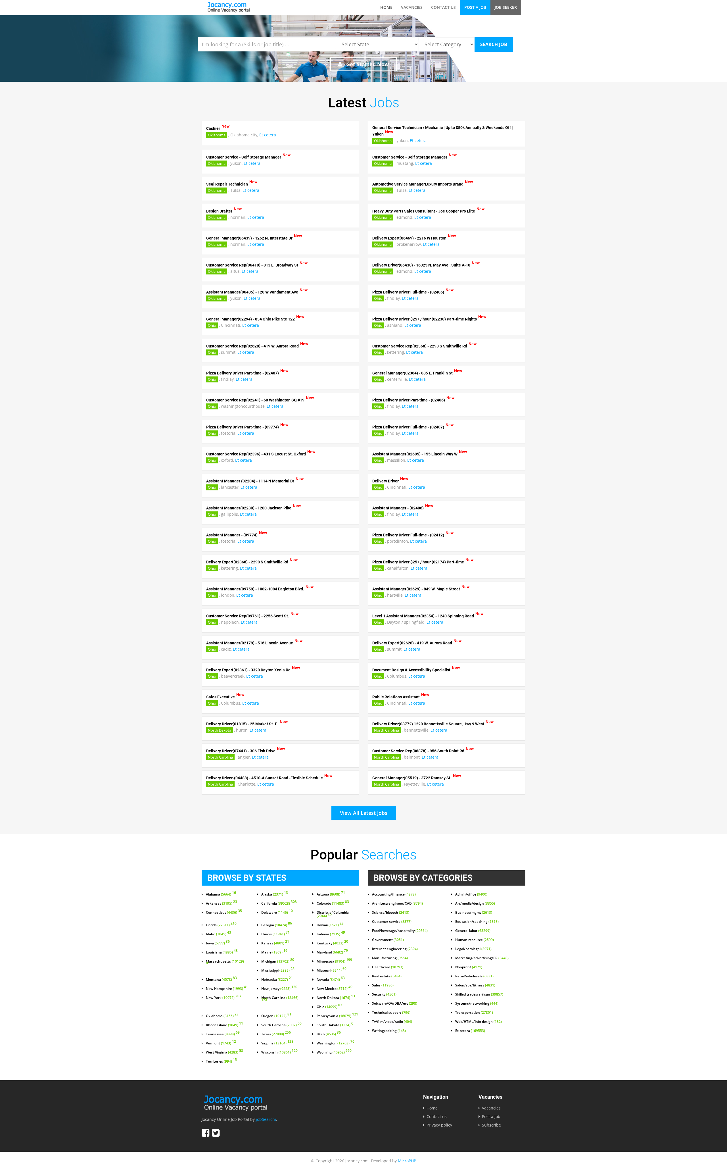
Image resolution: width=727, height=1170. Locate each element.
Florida (221, 925)
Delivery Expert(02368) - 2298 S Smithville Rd (247, 561)
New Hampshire (227, 988)
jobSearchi (266, 1119)
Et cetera (267, 135)
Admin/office (471, 894)
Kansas (275, 943)
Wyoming (334, 1052)
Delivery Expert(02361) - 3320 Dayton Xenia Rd (248, 669)
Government (388, 940)
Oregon (276, 1016)
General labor (472, 930)
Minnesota (334, 961)
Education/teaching (477, 921)
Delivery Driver (385, 480)
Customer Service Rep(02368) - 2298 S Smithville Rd (419, 345)
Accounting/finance (394, 894)
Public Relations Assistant (396, 696)
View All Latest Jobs (363, 812)
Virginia (277, 1043)
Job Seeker (506, 7)
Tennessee (223, 1034)
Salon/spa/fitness (475, 985)
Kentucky (332, 943)
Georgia (276, 925)
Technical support (391, 1012)
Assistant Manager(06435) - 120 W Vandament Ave (252, 292)
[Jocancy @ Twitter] (216, 1133)
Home (386, 7)
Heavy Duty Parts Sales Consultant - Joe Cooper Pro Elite (423, 211)
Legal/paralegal (473, 949)
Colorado (333, 903)
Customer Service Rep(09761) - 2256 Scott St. (247, 615)
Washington (335, 1043)
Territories (221, 1061)
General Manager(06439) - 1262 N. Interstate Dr (249, 238)
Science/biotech (390, 912)
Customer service (391, 921)
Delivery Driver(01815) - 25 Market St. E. (242, 723)
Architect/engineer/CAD (397, 903)
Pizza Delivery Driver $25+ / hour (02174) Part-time (418, 561)
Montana (221, 979)
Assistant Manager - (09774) (232, 534)
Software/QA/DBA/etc (394, 1003)
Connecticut (224, 912)
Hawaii (330, 925)
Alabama (221, 894)
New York (223, 998)
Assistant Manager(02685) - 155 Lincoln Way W (414, 453)
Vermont (221, 1043)
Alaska (274, 894)
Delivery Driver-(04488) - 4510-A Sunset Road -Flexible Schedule (264, 777)
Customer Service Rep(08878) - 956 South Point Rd (418, 750)
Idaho (218, 934)
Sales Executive (220, 696)
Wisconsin (279, 1052)
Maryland (332, 952)
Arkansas (221, 903)
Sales (383, 985)
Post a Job (475, 7)
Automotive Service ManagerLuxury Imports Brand (417, 184)
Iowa (218, 943)
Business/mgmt (473, 912)
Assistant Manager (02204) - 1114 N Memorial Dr (250, 480)
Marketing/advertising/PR (482, 958)
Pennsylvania (337, 1016)
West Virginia (224, 1052)
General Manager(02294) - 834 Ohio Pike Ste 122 (250, 319)
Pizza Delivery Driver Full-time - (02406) (408, 292)
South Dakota (335, 1025)
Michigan (277, 961)
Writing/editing (389, 1030)
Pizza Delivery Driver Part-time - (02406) (408, 399)
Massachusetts (225, 962)
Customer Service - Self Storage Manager (243, 157)
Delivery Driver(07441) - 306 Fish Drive (240, 750)
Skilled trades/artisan (479, 994)
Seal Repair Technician (227, 184)
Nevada (331, 979)
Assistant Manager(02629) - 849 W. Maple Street (416, 588)
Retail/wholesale (474, 976)
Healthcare (387, 967)
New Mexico (334, 988)
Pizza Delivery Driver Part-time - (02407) (242, 372)
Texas (276, 1034)
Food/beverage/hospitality (400, 930)
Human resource (474, 940)
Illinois (275, 934)
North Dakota (219, 730)
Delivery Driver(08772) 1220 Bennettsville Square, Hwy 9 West (428, 723)
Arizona (331, 894)
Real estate (387, 976)
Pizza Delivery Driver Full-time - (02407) (408, 426)
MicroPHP (407, 1160)
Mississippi (277, 970)
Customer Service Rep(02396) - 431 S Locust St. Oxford (256, 453)
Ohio (378, 298)
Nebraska (277, 979)
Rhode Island (224, 1025)
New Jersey (279, 988)
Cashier (213, 128)
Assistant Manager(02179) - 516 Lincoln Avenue (249, 642)
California (279, 903)
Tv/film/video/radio (392, 1021)
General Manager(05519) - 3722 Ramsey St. (412, 777)
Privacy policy (439, 1125)
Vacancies (412, 7)
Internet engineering (395, 949)
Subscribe (491, 1125)
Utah (329, 1034)
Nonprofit (468, 967)
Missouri (331, 970)
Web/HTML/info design (478, 1021)
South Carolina (281, 1025)
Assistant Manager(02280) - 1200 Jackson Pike (248, 507)
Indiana (331, 934)
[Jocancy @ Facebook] (205, 1133)
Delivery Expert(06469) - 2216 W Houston (409, 238)
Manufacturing (390, 958)
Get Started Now (367, 64)
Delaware (277, 912)
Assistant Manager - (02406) (398, 507)
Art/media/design (475, 903)
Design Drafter (219, 211)
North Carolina (386, 730)
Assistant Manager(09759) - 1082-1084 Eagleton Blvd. (255, 588)
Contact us (443, 7)
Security (384, 994)
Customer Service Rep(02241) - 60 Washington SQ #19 (255, 399)
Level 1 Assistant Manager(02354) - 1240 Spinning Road (423, 615)
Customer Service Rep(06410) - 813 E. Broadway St (252, 265)
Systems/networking (476, 1003)
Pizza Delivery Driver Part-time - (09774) (242, 426)
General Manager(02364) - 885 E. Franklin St (412, 372)
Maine (274, 952)
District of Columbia (333, 914)
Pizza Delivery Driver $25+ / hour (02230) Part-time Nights (424, 319)
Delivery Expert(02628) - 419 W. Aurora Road (412, 642)
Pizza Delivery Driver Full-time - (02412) (408, 534)
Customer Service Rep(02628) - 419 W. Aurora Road (252, 345)
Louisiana (222, 952)
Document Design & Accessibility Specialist (411, 669)
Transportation (474, 1012)
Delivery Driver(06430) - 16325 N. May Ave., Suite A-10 (421, 265)
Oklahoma (216, 135)
